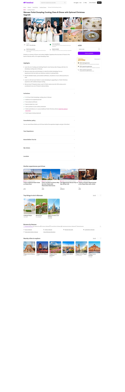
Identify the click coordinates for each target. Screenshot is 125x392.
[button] (43, 29)
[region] (32, 174)
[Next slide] (100, 195)
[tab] (28, 226)
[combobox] (53, 2)
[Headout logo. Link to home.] (28, 2)
